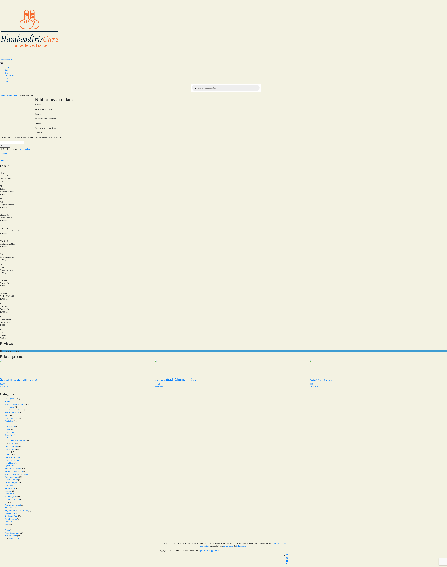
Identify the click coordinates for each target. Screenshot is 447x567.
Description (4, 154)
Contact (7, 78)
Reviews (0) (4, 160)
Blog (6, 73)
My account (9, 76)
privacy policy (228, 546)
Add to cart (5, 146)
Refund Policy (241, 546)
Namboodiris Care (7, 59)
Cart (6, 81)
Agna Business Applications (208, 551)
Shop (6, 70)
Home (7, 67)
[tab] (223, 153)
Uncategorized (11, 95)
